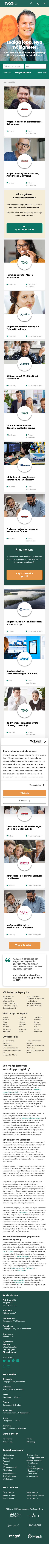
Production (32, 1474)
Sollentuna (22, 1029)
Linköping (11, 732)
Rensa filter (41, 73)
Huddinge (6, 1031)
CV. (12, 1120)
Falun (5, 1022)
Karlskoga (22, 1017)
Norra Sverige (32, 1498)
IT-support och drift (9, 1008)
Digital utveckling (35, 1460)
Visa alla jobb (23, 945)
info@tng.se (8, 1303)
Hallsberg (11, 539)
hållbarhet (23, 1212)
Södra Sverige (8, 1498)
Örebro (36, 1029)
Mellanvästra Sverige (35, 1495)
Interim (29, 1439)
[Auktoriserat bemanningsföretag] (4, 1366)
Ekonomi (6, 1461)
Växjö (10, 681)
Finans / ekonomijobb (10, 1003)
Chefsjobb (6, 1043)
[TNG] (11, 3)
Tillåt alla (25, 793)
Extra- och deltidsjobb (10, 1048)
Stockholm (12, 284)
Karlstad (11, 183)
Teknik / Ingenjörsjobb (34, 1003)
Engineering (33, 1471)
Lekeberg (11, 885)
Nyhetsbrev (8, 1342)
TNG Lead (29, 1268)
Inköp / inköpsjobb (34, 885)
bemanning (7, 1092)
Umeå (36, 1022)
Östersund (38, 1031)
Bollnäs (10, 631)
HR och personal (9, 1467)
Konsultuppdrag (8, 1041)
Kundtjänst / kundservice (35, 999)
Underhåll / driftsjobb (34, 1006)
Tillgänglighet (9, 1349)
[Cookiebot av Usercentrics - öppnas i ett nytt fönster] (30, 742)
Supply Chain (33, 1476)
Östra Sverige (8, 1492)
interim (16, 1092)
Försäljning (7, 1470)
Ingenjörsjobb (7, 1045)
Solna (21, 1031)
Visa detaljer (35, 785)
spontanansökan (19, 1280)
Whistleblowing (9, 1352)
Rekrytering (7, 1439)
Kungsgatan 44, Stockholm (14, 1321)
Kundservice (8, 1458)
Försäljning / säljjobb (35, 336)
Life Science (8, 1479)
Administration (8, 1455)
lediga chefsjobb (17, 1268)
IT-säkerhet (33, 1463)
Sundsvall (37, 1020)
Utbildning (31, 1442)
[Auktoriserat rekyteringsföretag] (8, 1366)
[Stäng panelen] (45, 742)
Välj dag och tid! (9, 1313)
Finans (5, 1464)
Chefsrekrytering (9, 1476)
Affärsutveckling (8, 1001)
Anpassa (23, 800)
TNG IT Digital (8, 1252)
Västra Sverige (9, 1495)
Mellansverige (32, 1492)
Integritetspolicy (10, 1347)
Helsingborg (7, 1029)
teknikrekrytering (23, 1256)
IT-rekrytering (32, 1455)
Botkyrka (6, 1020)
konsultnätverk (19, 1282)
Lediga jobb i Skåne (10, 1055)
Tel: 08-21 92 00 (9, 1305)
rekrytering (37, 1090)
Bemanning (7, 1442)
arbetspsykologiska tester (31, 1118)
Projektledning (32, 1001)
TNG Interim (21, 1270)
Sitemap (6, 1344)
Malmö (10, 836)
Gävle (5, 1024)
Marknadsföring (9, 1473)
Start (4, 82)
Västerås (11, 131)
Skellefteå (7, 1426)
